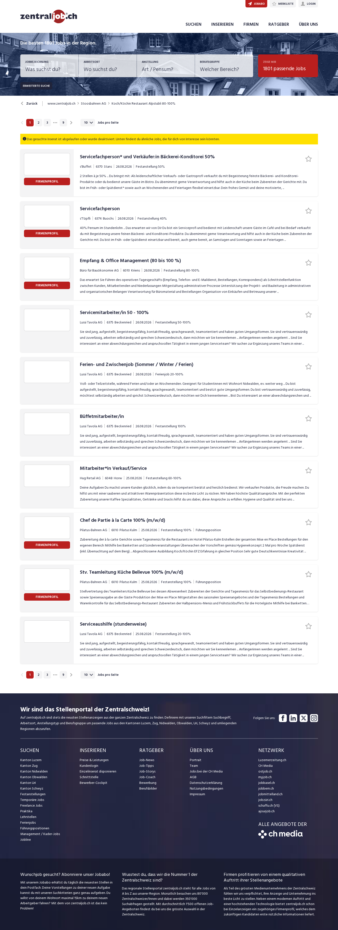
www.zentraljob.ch (61, 103)
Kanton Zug (29, 766)
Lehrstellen (28, 817)
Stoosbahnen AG (93, 103)
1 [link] (29, 122)
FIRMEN (251, 24)
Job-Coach (147, 777)
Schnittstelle (89, 777)
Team (194, 766)
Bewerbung (147, 783)
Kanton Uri (28, 783)
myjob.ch (265, 777)
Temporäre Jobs (32, 800)
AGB (193, 777)
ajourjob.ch (266, 811)
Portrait (195, 760)
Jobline (25, 839)
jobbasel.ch (266, 783)
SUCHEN (193, 24)
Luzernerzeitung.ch (272, 760)
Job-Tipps (146, 766)
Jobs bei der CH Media (206, 771)
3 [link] (47, 122)
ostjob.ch (265, 771)
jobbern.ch (266, 788)
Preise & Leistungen (94, 760)
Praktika (26, 811)
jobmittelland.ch (270, 794)
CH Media (265, 766)
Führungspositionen (34, 828)
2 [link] (38, 122)
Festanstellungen (33, 794)
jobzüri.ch (265, 800)
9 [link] (63, 122)
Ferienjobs (28, 822)
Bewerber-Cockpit (93, 783)
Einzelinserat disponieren (98, 771)
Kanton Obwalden (33, 777)
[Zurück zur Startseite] (280, 837)
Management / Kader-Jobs (40, 834)
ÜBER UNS (308, 24)
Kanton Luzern (31, 760)
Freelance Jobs (31, 805)
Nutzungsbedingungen (206, 788)
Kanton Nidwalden (34, 771)
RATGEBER (278, 24)
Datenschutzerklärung (206, 783)
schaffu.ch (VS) (269, 805)
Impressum (197, 794)
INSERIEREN (222, 24)
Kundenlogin (89, 766)
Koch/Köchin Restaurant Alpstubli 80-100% (143, 103)
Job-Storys (147, 771)
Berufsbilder (148, 788)
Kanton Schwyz (31, 788)
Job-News (146, 760)
